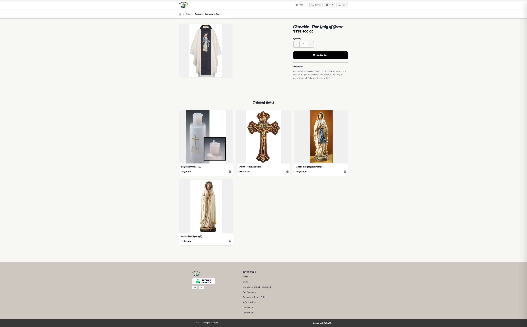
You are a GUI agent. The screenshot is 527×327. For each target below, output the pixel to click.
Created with (322, 323)
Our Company (249, 292)
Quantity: (297, 38)
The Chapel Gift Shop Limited (257, 287)
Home (245, 277)
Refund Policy (249, 303)
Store (245, 282)
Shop (188, 14)
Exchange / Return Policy (255, 297)
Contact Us (248, 308)
